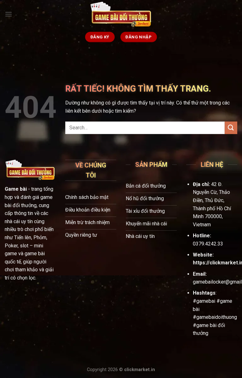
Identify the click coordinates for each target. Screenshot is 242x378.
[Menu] (8, 14)
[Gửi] (231, 127)
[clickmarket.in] (121, 14)
